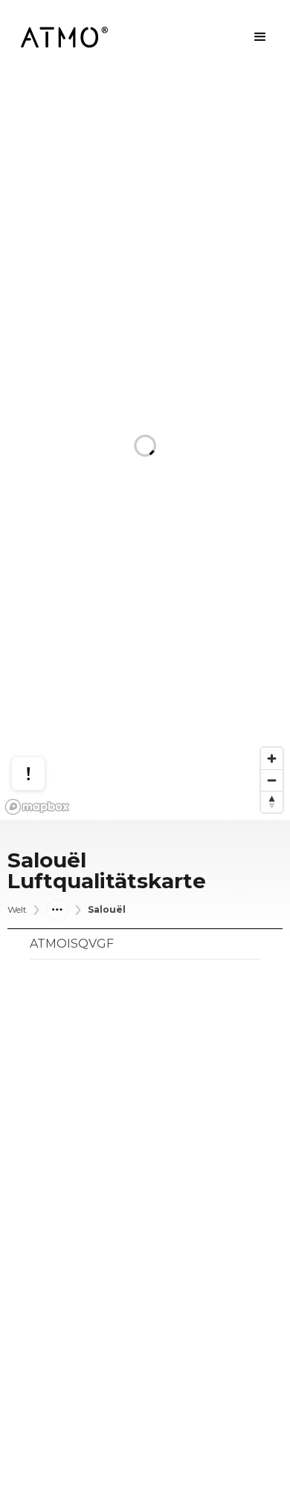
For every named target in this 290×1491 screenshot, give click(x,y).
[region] (145, 447)
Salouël (107, 910)
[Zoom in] (272, 758)
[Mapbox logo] (37, 806)
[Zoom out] (272, 780)
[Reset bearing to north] (272, 801)
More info (42, 719)
